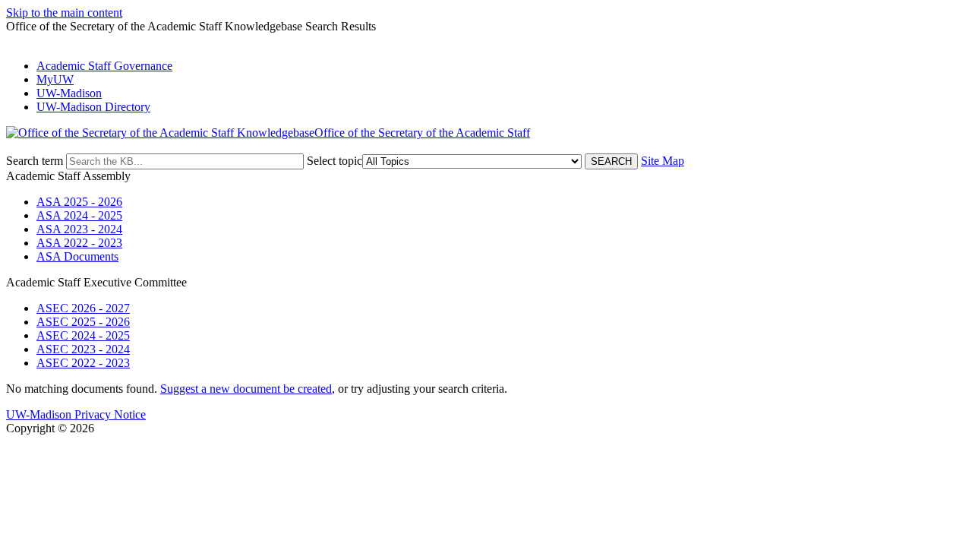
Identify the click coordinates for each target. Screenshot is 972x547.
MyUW (55, 79)
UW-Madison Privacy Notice (76, 414)
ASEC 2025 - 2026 (83, 321)
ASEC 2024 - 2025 (83, 335)
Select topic (334, 160)
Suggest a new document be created (246, 388)
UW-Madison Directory (93, 106)
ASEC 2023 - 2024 (83, 349)
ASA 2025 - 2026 (79, 201)
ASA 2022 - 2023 (79, 242)
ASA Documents (77, 256)
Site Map (662, 160)
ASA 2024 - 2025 (79, 215)
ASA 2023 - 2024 (79, 229)
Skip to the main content (64, 12)
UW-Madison (69, 93)
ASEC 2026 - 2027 (83, 308)
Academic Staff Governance (104, 65)
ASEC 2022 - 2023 (83, 362)
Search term (34, 160)
